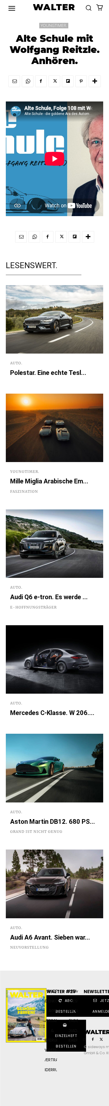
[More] (95, 81)
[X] (54, 81)
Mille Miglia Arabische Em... (49, 481)
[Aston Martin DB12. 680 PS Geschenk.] (54, 768)
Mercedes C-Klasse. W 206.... (52, 712)
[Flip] (68, 81)
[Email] (14, 81)
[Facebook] (41, 81)
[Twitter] (101, 1039)
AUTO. (16, 363)
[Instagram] (84, 1039)
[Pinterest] (81, 81)
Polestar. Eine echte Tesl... (48, 372)
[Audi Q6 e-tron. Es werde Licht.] (54, 543)
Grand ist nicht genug (36, 831)
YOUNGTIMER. (54, 25)
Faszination (24, 491)
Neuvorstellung (29, 947)
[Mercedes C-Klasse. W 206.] (54, 659)
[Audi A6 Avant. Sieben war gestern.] (54, 884)
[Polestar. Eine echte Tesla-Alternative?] (54, 319)
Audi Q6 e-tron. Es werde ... (49, 597)
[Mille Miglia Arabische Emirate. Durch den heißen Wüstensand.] (54, 428)
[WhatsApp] (27, 81)
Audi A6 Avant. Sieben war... (50, 937)
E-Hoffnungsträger (33, 607)
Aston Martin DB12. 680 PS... (52, 821)
